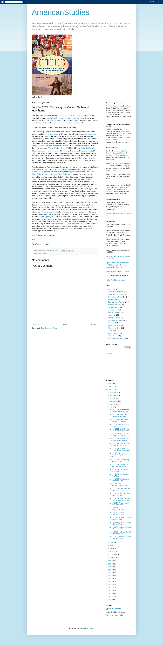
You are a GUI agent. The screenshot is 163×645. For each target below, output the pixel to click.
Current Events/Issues (115, 297)
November (113, 395)
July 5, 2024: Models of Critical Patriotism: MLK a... (120, 518)
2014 (110, 588)
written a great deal (51, 134)
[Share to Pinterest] (72, 250)
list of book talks (117, 164)
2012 (110, 594)
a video (113, 174)
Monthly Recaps (113, 318)
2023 (110, 561)
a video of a (118, 185)
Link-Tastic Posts (113, 307)
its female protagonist (47, 217)
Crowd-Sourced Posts (115, 294)
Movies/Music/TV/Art (115, 320)
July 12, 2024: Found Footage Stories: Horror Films (120, 489)
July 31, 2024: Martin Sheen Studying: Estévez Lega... (119, 411)
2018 (110, 576)
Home (65, 324)
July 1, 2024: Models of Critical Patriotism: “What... (120, 537)
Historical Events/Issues (116, 302)
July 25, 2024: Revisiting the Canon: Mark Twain (119, 435)
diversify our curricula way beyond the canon (67, 118)
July (111, 407)
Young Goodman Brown (57, 148)
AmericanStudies (60, 12)
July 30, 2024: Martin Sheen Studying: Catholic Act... (119, 415)
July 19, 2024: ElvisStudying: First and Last (119, 460)
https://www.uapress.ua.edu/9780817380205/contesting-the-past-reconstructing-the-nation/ (118, 265)
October (113, 398)
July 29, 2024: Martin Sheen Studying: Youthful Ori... (119, 420)
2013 (110, 591)
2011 (110, 597)
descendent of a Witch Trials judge (58, 174)
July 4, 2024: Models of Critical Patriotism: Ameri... (120, 523)
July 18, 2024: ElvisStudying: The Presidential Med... (119, 465)
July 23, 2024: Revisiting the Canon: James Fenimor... (119, 444)
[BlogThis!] (65, 250)
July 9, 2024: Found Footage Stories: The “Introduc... (119, 504)
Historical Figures (114, 305)
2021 (110, 567)
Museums (111, 323)
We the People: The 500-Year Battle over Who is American (117, 189)
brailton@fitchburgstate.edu (115, 280)
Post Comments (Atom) (49, 328)
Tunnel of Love (76, 186)
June (112, 542)
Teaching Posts (113, 333)
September (114, 401)
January (113, 557)
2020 (110, 570)
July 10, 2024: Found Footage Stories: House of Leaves (120, 499)
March (112, 551)
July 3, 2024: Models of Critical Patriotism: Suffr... (120, 528)
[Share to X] (67, 250)
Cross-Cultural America (116, 292)
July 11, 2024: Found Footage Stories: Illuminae (120, 494)
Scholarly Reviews (114, 328)
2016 (110, 582)
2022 (110, 564)
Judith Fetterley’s (64, 224)
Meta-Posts (111, 315)
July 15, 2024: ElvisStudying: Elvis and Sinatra (119, 480)
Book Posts (111, 289)
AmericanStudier (114, 609)
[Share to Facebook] (70, 250)
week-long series (89, 134)
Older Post (93, 324)
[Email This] (63, 250)
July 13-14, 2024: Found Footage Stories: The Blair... (120, 485)
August (112, 404)
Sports (110, 331)
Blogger (90, 629)
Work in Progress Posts (116, 338)
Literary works (42, 253)
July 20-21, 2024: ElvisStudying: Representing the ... (120, 455)
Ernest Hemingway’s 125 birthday (70, 116)
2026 (110, 384)
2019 (110, 573)
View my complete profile (114, 615)
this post (76, 136)
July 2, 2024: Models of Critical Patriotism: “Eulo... (120, 533)
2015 (110, 585)
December (113, 392)
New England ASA (114, 325)
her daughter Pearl (59, 221)
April (111, 548)
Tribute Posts (112, 336)
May (111, 545)
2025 (110, 387)
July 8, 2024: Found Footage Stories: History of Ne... (119, 509)
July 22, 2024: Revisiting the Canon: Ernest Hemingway (120, 449)
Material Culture (113, 312)
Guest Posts (112, 299)
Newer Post (36, 324)
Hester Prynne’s (45, 205)
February (113, 554)
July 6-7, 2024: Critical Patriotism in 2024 (117, 513)
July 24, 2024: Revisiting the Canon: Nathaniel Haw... (119, 439)
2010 (110, 600)
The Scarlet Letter (89, 148)
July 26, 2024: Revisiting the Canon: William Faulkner (119, 430)
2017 (110, 579)
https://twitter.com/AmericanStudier (117, 271)
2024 (110, 390)
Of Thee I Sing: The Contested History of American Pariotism (117, 153)
